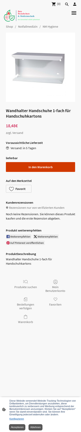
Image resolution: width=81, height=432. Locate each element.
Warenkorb (25, 322)
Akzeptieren (17, 427)
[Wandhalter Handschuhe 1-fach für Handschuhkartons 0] (40, 67)
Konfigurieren (16, 418)
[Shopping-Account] (74, 4)
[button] (18, 189)
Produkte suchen (25, 287)
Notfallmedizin (28, 26)
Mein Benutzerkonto (55, 289)
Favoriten (55, 304)
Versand (17, 133)
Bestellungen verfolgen (25, 306)
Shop (9, 26)
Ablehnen (35, 427)
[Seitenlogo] (22, 16)
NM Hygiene (50, 26)
